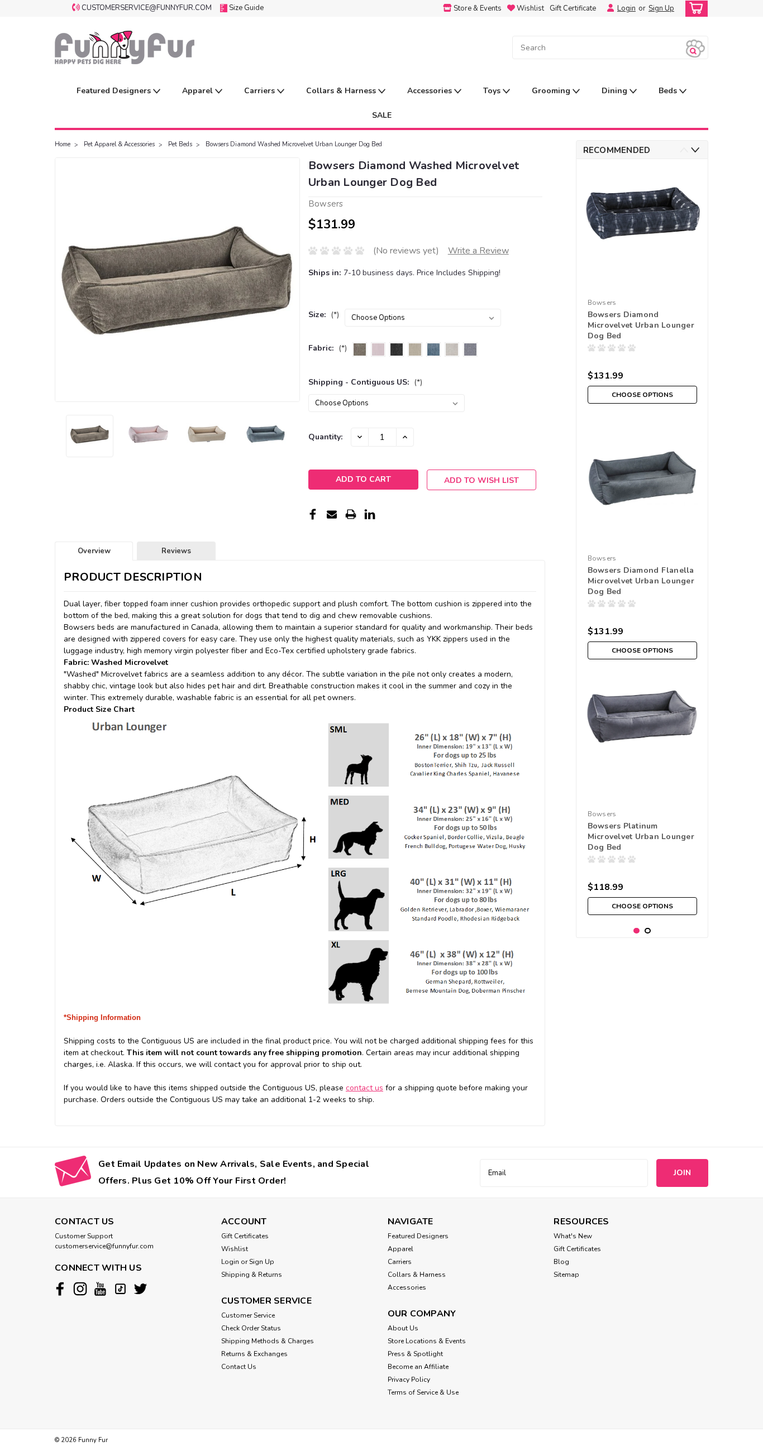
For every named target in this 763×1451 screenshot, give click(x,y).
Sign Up (661, 8)
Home (62, 144)
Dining (616, 90)
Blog (561, 1261)
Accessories (430, 90)
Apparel (198, 90)
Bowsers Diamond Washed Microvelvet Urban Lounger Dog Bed (294, 144)
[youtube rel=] (100, 1289)
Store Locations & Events (427, 1341)
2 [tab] (648, 931)
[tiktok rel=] (120, 1289)
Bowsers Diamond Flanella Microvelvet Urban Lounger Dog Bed (641, 581)
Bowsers (602, 302)
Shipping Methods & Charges (267, 1341)
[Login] (608, 8)
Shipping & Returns (251, 1274)
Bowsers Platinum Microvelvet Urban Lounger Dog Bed (641, 837)
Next (290, 279)
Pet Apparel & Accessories (119, 144)
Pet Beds (180, 144)
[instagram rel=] (80, 1289)
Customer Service (248, 1315)
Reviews (176, 551)
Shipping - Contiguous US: (365, 382)
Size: (323, 314)
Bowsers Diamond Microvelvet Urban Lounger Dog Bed (641, 325)
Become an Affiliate (418, 1366)
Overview (94, 551)
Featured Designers (115, 90)
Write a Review (478, 251)
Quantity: (325, 437)
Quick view (642, 285)
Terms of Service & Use (423, 1392)
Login (626, 8)
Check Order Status (251, 1328)
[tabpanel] (642, 288)
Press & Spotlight (415, 1353)
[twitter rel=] (140, 1289)
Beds (669, 90)
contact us (364, 1088)
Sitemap (566, 1274)
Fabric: (327, 348)
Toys (493, 90)
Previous (64, 279)
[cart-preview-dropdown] (694, 9)
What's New (573, 1236)
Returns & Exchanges (254, 1353)
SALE (382, 115)
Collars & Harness (342, 90)
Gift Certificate (573, 8)
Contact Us (238, 1366)
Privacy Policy (409, 1379)
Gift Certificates (245, 1236)
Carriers (260, 90)
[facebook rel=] (60, 1289)
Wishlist (234, 1248)
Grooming (552, 90)
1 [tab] (636, 931)
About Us (403, 1328)
